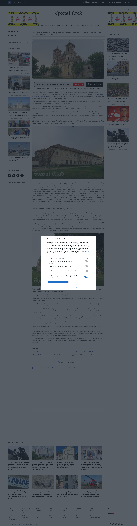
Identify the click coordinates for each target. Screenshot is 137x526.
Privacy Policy (76, 287)
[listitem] (68, 258)
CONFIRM (58, 282)
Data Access (68, 287)
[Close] (93, 239)
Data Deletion (60, 287)
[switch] (86, 261)
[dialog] (68, 263)
